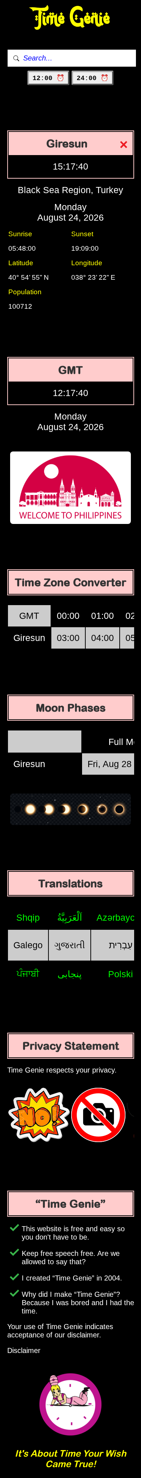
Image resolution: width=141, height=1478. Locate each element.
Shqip (28, 917)
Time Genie (70, 18)
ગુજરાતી (69, 945)
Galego (28, 945)
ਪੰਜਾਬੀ (28, 974)
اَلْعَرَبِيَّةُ (69, 917)
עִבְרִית (121, 945)
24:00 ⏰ (92, 78)
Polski (120, 974)
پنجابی (69, 974)
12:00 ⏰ (48, 78)
